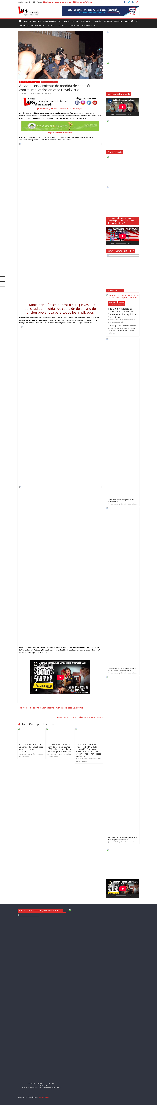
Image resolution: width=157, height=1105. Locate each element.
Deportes (108, 21)
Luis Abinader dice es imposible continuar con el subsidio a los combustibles (69, 2)
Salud (127, 21)
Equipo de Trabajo (38, 93)
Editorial (86, 26)
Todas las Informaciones (49, 82)
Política (66, 21)
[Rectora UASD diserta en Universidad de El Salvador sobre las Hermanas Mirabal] (31, 729)
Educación (97, 21)
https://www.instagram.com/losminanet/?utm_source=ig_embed (60, 108)
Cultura (62, 26)
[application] (122, 107)
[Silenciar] (133, 114)
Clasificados (75, 26)
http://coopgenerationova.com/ (60, 133)
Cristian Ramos (43, 1097)
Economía (118, 21)
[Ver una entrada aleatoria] (137, 21)
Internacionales (38, 26)
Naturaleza (24, 26)
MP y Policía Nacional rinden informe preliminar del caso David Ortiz (50, 707)
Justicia (75, 21)
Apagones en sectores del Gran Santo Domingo (80, 717)
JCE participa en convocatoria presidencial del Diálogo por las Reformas (122, 838)
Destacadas (112, 302)
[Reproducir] (109, 114)
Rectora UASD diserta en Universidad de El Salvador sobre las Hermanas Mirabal (31, 748)
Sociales (51, 26)
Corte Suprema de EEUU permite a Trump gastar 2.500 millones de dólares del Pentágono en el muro (59, 748)
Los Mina (36, 21)
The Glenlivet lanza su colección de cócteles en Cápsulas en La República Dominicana (122, 313)
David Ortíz (50, 93)
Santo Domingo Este (51, 21)
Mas (95, 26)
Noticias (27, 21)
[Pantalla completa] (137, 114)
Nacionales (85, 21)
